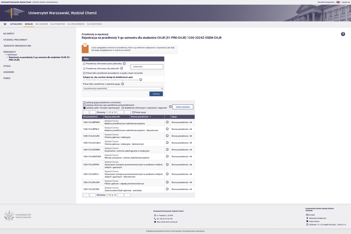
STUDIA (7, 66)
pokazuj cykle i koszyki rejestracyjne (103, 108)
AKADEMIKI (8, 72)
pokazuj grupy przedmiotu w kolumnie (103, 102)
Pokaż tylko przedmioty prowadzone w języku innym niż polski (114, 73)
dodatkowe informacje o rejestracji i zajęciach (145, 108)
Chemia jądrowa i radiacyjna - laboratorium (124, 144)
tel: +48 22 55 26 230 (165, 219)
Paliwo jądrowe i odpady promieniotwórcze (124, 183)
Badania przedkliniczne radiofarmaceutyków (125, 123)
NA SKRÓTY (8, 33)
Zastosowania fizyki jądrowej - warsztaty (123, 190)
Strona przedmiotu (180, 122)
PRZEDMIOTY (9, 52)
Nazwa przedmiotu (140, 116)
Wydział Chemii (112, 121)
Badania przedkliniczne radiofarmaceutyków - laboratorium (131, 130)
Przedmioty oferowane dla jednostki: (103, 68)
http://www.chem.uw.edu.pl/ (167, 222)
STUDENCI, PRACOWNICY (15, 40)
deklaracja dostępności (317, 218)
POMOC (7, 78)
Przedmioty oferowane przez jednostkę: (104, 63)
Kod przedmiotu (90, 116)
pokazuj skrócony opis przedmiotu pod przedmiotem (110, 105)
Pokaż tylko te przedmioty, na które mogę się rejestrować (112, 80)
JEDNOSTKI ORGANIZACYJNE (17, 46)
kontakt (312, 215)
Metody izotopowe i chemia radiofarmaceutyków (127, 158)
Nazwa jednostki (112, 116)
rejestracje (12, 54)
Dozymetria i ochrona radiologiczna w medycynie (127, 151)
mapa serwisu (314, 221)
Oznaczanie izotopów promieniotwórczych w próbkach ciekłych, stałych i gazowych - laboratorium (134, 175)
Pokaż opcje (140, 112)
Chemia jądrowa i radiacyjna (117, 137)
